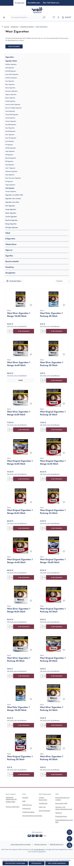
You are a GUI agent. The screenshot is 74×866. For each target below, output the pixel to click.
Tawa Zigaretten (9, 81)
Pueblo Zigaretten (10, 101)
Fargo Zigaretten (10, 151)
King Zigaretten (9, 165)
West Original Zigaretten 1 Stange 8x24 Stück (20, 512)
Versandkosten (39, 849)
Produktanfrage (61, 816)
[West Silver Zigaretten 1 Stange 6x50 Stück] (20, 398)
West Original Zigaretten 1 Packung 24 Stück (53, 512)
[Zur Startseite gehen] (37, 10)
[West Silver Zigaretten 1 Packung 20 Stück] (53, 348)
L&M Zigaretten (9, 68)
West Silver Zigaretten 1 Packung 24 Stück (51, 709)
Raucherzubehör (12, 261)
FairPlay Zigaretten (10, 148)
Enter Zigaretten (10, 134)
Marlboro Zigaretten (11, 64)
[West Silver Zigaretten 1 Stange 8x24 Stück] (20, 595)
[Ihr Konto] (58, 17)
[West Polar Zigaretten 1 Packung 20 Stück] (53, 299)
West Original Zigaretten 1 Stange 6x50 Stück (20, 462)
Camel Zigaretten (10, 111)
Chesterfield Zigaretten (11, 114)
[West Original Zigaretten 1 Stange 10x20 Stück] (53, 545)
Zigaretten (9, 57)
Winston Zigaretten (10, 191)
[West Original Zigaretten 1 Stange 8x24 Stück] (20, 496)
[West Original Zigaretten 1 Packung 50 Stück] (53, 644)
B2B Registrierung (56, 844)
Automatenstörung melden (21, 844)
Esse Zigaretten (9, 141)
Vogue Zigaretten (10, 185)
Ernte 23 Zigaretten (10, 138)
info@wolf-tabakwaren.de (11, 798)
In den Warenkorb (23, 331)
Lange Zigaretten (10, 209)
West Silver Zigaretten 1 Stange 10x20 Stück (18, 314)
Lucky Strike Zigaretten (11, 74)
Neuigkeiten (10, 272)
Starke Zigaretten (10, 213)
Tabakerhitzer (11, 244)
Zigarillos (9, 255)
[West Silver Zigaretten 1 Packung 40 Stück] (53, 742)
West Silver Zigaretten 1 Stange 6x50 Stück (18, 413)
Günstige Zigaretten (11, 227)
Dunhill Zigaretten (10, 131)
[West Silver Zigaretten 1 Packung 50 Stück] (20, 644)
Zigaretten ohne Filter (12, 202)
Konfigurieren (36, 863)
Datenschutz (27, 805)
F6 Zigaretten (9, 145)
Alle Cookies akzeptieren (57, 863)
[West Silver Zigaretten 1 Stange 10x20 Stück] (20, 299)
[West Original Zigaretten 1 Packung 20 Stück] (20, 742)
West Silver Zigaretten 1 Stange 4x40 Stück (18, 364)
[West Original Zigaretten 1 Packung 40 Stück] (53, 595)
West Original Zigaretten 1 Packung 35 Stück (53, 413)
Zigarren (8, 250)
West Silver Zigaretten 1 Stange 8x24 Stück (18, 610)
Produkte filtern (15, 281)
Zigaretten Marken (11, 61)
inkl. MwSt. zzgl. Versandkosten (17, 326)
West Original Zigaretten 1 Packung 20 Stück (20, 758)
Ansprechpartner (40, 844)
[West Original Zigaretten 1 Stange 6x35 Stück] (53, 447)
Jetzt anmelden (14, 46)
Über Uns (42, 807)
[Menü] (4, 17)
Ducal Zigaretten (10, 128)
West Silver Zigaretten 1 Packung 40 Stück (51, 758)
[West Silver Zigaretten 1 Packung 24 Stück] (53, 693)
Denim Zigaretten (10, 88)
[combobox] (25, 17)
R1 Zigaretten (9, 181)
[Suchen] (43, 17)
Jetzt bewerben (44, 811)
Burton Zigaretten (10, 98)
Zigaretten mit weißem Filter (14, 195)
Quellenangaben (28, 812)
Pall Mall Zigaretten (10, 71)
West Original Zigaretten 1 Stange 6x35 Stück (53, 462)
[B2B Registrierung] (69, 845)
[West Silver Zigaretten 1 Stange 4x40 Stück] (20, 348)
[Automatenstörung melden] (69, 832)
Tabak (7, 233)
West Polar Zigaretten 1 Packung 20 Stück (51, 314)
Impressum (26, 808)
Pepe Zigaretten (9, 175)
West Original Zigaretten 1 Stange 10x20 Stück (53, 561)
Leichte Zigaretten (11, 217)
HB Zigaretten (9, 155)
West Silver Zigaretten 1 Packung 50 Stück (18, 659)
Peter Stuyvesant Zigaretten (13, 178)
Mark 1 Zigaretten (10, 168)
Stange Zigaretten (11, 224)
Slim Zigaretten (10, 206)
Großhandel (43, 803)
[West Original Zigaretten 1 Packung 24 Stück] (53, 496)
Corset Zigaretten (10, 118)
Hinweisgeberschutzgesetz (32, 816)
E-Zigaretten (10, 238)
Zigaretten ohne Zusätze (13, 199)
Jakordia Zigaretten (10, 158)
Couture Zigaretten (10, 121)
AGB (23, 801)
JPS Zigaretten (9, 161)
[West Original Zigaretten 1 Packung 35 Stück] (53, 398)
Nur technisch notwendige (15, 863)
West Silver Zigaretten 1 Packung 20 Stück (51, 364)
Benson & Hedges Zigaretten (13, 108)
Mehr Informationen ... (64, 860)
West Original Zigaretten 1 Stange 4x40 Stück (20, 561)
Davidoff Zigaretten (10, 124)
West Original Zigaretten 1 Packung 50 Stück (53, 659)
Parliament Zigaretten (11, 171)
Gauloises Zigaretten (11, 78)
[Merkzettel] (54, 17)
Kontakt (25, 797)
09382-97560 (10, 802)
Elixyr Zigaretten (10, 84)
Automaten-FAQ (61, 803)
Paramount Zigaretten (11, 91)
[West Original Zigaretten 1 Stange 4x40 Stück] (20, 545)
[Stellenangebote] (69, 838)
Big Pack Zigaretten (11, 220)
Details (20, 380)
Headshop (9, 267)
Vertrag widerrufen (12, 807)
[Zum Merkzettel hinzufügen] (31, 305)
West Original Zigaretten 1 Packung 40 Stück (53, 610)
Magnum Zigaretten (10, 94)
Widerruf (58, 813)
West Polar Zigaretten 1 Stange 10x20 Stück (18, 709)
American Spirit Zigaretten (12, 104)
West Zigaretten (9, 188)
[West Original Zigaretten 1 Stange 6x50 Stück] (20, 447)
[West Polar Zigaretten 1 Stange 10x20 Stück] (20, 693)
